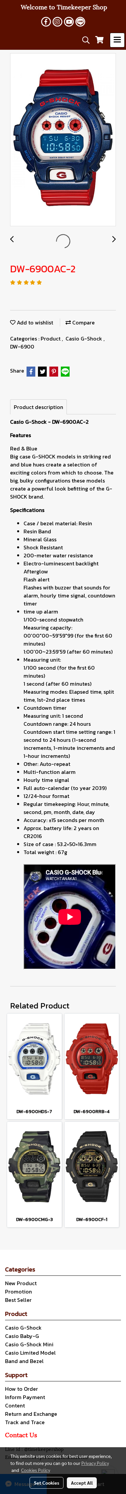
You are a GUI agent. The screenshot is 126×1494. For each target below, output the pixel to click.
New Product (21, 1283)
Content (15, 1405)
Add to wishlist (34, 322)
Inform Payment (25, 1397)
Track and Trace (25, 1422)
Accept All (82, 1483)
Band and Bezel (24, 1361)
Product (51, 338)
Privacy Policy (95, 1463)
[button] (83, 40)
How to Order (21, 1389)
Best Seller (18, 1300)
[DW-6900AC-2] (63, 140)
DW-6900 (22, 347)
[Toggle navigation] (117, 40)
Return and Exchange (31, 1414)
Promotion (18, 1291)
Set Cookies (46, 1483)
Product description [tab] (38, 407)
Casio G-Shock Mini (29, 1344)
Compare (83, 322)
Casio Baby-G (22, 1336)
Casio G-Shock (84, 338)
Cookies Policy (35, 1470)
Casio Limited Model (30, 1353)
